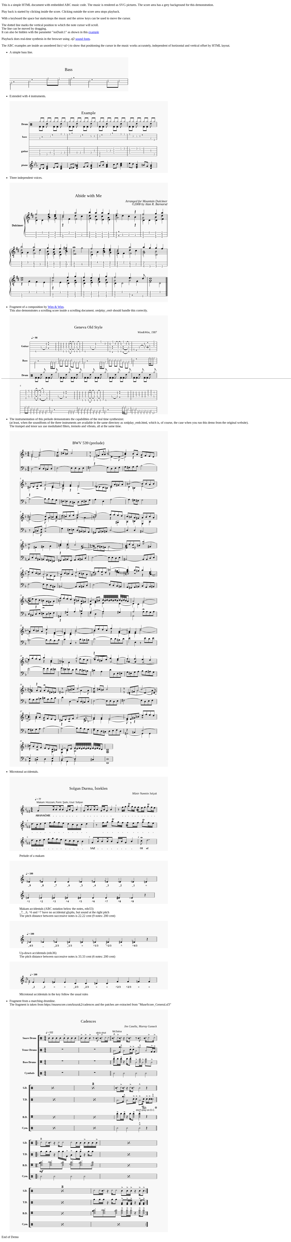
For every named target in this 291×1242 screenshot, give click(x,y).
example (93, 32)
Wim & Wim (56, 307)
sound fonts (82, 38)
